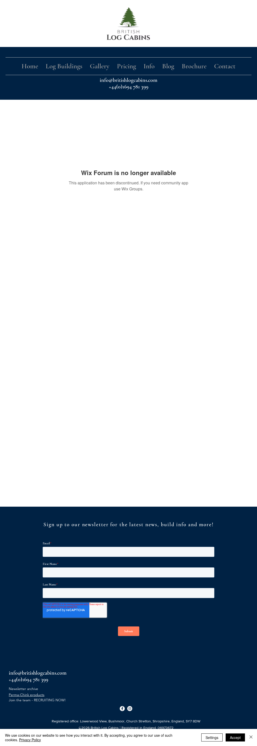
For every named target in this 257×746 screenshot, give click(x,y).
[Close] (251, 737)
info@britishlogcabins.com (128, 80)
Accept (235, 737)
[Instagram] (129, 708)
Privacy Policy (30, 739)
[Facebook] (122, 708)
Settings (212, 737)
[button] (64, 66)
